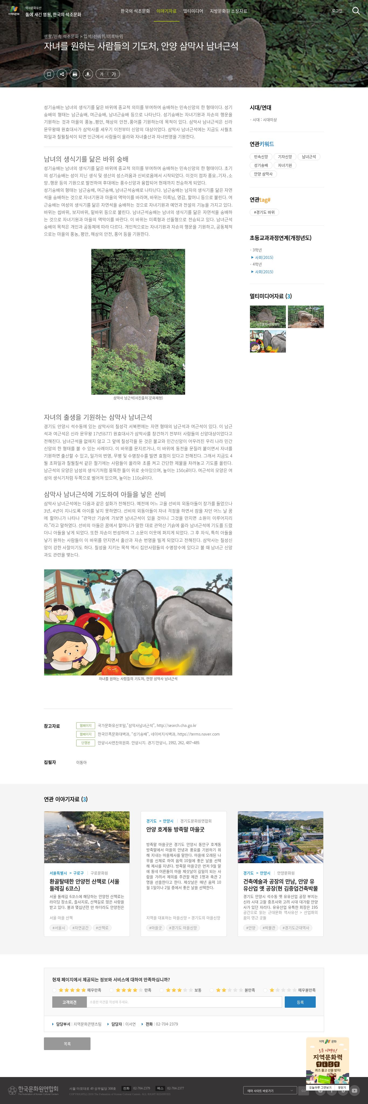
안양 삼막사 (263, 173)
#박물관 (269, 927)
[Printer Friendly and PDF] (75, 77)
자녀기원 (285, 165)
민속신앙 (261, 156)
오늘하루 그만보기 (320, 1087)
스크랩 (49, 74)
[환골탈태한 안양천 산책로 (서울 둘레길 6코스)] (87, 837)
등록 (300, 1002)
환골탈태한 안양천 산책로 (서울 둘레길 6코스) (84, 885)
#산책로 (102, 927)
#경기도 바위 (264, 212)
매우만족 (94, 990)
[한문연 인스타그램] (320, 1094)
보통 (198, 990)
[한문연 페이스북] (332, 1094)
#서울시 (59, 927)
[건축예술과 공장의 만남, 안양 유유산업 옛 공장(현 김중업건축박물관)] (280, 837)
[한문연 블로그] (343, 1094)
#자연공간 (80, 927)
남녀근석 (309, 156)
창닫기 (342, 1087)
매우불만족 (307, 990)
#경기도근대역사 (296, 927)
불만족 (250, 990)
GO (303, 1090)
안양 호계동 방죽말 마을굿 (175, 829)
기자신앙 (285, 156)
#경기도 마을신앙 (183, 927)
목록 (67, 1043)
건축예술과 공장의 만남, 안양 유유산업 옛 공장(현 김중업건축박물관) (280, 885)
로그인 (337, 10)
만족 (147, 990)
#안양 (250, 927)
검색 (356, 10)
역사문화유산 (53, 12)
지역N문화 (16, 10)
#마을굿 (155, 927)
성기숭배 (261, 165)
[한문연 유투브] (354, 1094)
